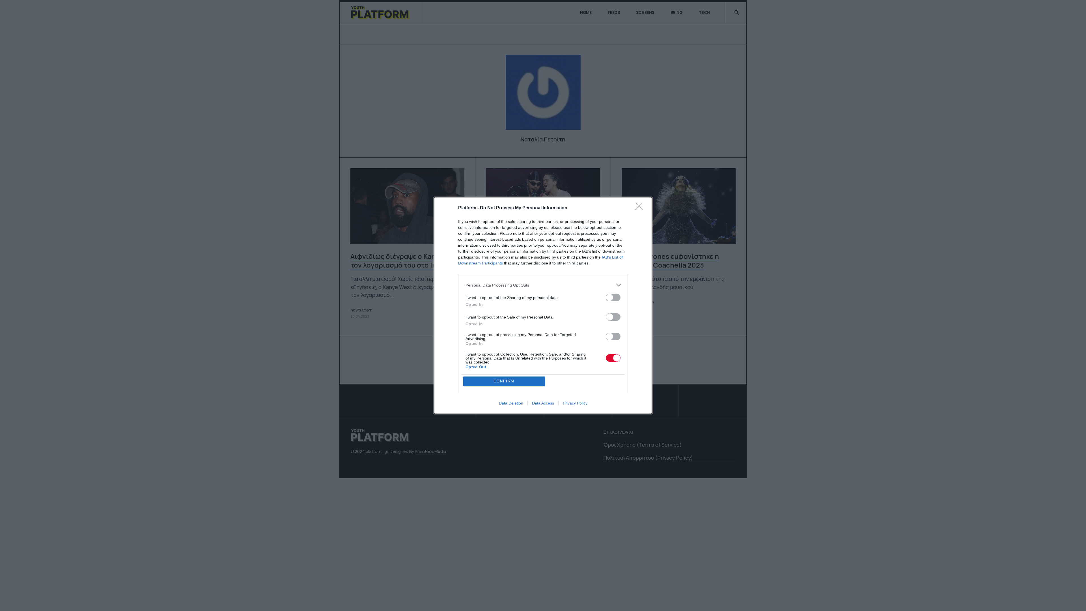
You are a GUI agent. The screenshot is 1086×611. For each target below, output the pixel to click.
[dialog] (543, 305)
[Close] (640, 208)
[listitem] (543, 285)
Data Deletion (511, 403)
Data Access (543, 403)
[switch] (613, 297)
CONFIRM (504, 381)
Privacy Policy (575, 403)
